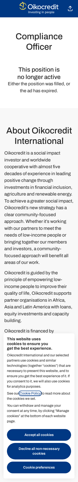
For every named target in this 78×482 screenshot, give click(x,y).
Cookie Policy (30, 393)
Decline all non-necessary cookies (39, 451)
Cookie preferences (39, 467)
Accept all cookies (39, 435)
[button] (70, 9)
